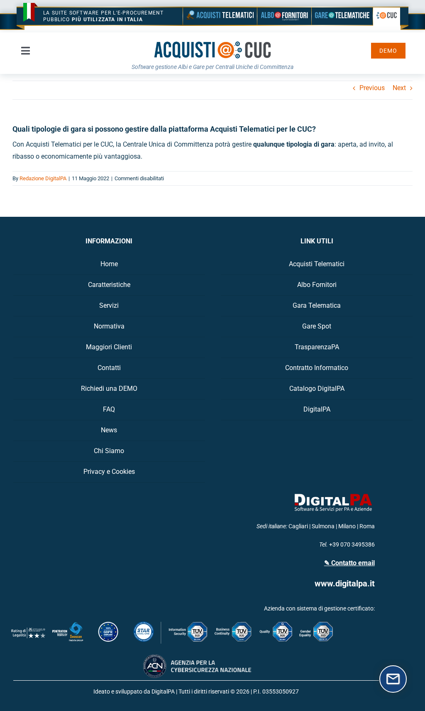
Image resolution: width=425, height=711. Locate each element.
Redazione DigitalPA (43, 178)
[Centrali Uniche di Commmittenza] (386, 17)
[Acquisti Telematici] (220, 16)
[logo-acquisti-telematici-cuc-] (212, 44)
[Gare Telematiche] (342, 16)
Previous (372, 88)
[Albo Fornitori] (284, 16)
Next (399, 88)
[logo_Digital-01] (333, 494)
